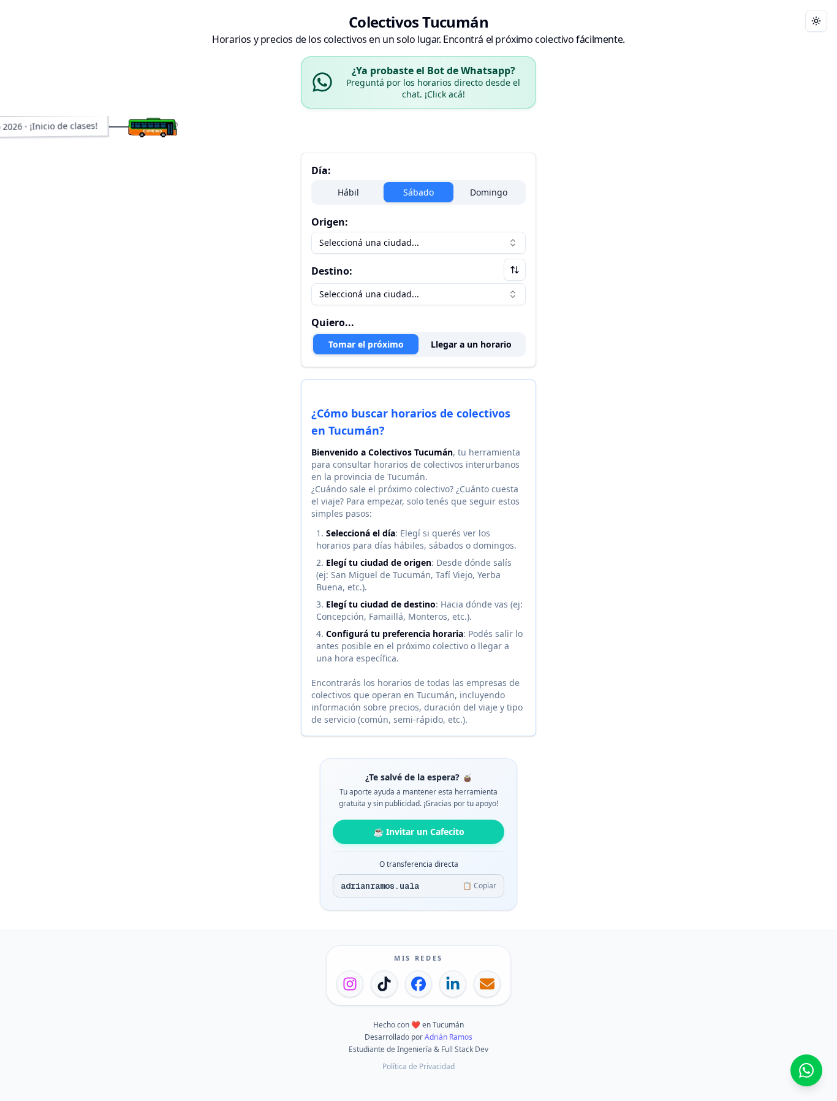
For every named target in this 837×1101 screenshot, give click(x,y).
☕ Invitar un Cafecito (418, 831)
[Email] (487, 983)
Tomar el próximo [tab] (366, 344)
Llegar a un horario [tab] (471, 344)
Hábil (348, 192)
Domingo (488, 192)
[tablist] (418, 344)
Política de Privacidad (418, 1066)
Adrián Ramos (448, 1037)
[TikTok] (384, 983)
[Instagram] (349, 983)
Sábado (418, 192)
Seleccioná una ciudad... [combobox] (369, 242)
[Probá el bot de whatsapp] (806, 1070)
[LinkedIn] (452, 983)
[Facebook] (418, 983)
